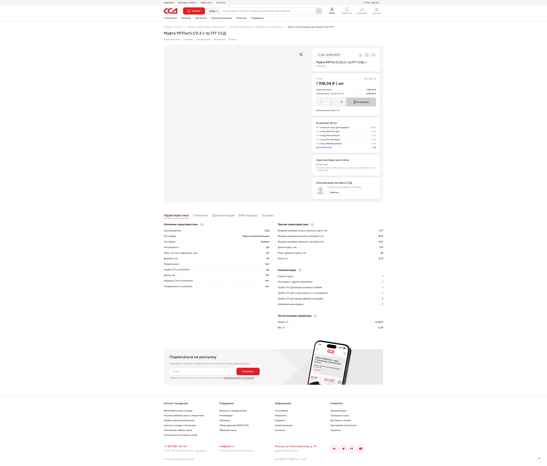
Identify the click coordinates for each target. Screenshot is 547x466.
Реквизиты (169, 2)
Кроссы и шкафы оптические (180, 425)
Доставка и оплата (187, 2)
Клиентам (241, 18)
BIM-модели (219, 39)
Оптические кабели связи (178, 430)
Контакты (220, 2)
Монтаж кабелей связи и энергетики (184, 415)
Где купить (201, 18)
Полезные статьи (339, 415)
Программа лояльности (343, 425)
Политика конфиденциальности (179, 459)
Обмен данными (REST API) (234, 425)
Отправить (248, 371)
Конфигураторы (284, 425)
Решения (186, 18)
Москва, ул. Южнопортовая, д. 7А (295, 446)
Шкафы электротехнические (179, 420)
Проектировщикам (221, 18)
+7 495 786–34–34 (175, 446)
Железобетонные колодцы (178, 410)
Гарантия (335, 430)
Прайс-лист (206, 2)
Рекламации (226, 415)
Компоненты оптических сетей (180, 435)
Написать (334, 192)
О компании (170, 18)
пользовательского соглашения (239, 377)
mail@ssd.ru (226, 446)
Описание (188, 39)
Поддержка (257, 18)
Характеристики (172, 39)
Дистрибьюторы (324, 147)
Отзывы (232, 39)
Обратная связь (228, 430)
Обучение (224, 420)
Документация (203, 39)
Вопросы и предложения (233, 410)
